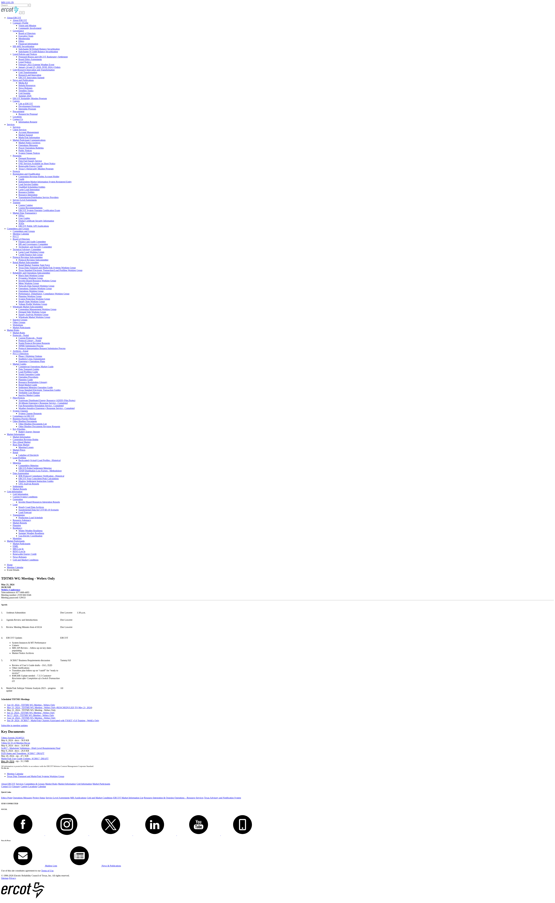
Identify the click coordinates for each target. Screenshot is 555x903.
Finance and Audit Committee (32, 241)
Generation (18, 499)
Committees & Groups (34, 784)
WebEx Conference (10, 590)
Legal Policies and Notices (25, 54)
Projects (16, 171)
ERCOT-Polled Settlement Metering (35, 468)
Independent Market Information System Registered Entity (45, 182)
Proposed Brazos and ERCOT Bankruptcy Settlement (43, 57)
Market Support (25, 135)
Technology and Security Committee (35, 247)
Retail (15, 452)
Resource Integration (27, 195)
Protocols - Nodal (21, 335)
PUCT (16, 236)
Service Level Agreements (25, 200)
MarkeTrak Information (29, 137)
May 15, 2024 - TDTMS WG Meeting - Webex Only (42, 707)
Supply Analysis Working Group (33, 314)
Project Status (39, 798)
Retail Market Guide (27, 385)
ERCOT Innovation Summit (31, 77)
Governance (18, 31)
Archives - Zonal (20, 351)
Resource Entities (26, 192)
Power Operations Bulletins (31, 148)
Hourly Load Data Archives (31, 507)
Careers (16, 101)
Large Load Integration (29, 189)
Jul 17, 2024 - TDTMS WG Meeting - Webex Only (30, 715)
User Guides (24, 218)
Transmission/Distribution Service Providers (38, 197)
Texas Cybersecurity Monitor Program (35, 168)
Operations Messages (28, 145)
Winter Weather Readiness (30, 530)
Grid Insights (24, 93)
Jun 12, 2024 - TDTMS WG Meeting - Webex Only (31, 712)
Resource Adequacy (22, 520)
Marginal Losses (26, 447)
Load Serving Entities (28, 184)
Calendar (42, 786)
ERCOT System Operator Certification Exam (39, 210)
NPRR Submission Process (30, 346)
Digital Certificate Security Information (36, 221)
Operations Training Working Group (35, 288)
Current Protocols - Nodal (30, 338)
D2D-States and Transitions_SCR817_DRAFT (22, 753)
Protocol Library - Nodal (29, 340)
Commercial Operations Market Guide (35, 366)
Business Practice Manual (24, 418)
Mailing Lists (51, 866)
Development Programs (29, 106)
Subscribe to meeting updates (14, 725)
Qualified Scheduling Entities (31, 187)
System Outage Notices (29, 153)
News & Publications (111, 866)
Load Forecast (25, 512)
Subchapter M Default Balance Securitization (39, 49)
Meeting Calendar (21, 234)
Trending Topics (25, 90)
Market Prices (19, 450)
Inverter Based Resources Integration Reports (39, 502)
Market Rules (13, 330)
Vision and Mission (27, 25)
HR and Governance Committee (33, 244)
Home (10, 565)
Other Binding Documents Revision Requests (39, 426)
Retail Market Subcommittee (26, 262)
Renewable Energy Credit (30, 166)
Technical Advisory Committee (27, 249)
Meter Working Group (28, 283)
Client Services (19, 129)
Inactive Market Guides (29, 395)
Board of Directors (27, 33)
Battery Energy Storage (29, 431)
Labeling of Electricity (28, 455)
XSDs (21, 223)
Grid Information (14, 491)
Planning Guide (25, 379)
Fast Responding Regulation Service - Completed (41, 405)
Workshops (18, 325)
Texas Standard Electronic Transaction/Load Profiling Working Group (50, 270)
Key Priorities (19, 429)
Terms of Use (47, 870)
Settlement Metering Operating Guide (35, 387)
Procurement (18, 111)
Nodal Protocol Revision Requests (34, 343)
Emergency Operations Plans (31, 361)
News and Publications (23, 80)
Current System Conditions (25, 497)
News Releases (25, 88)
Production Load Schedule (30, 517)
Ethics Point (6, 798)
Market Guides (19, 364)
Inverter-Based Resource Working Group (37, 280)
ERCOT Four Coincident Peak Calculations (38, 478)
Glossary (16, 786)
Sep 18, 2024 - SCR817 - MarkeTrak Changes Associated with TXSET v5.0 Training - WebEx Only (53, 720)
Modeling (17, 538)
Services (11, 124)
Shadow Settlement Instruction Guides (35, 481)
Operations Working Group (31, 291)
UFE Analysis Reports (28, 484)
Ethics (21, 41)
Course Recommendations (30, 208)
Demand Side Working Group (32, 312)
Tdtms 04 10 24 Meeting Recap (15, 743)
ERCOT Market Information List (128, 798)
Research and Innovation (29, 75)
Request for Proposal (28, 114)
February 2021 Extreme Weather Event (36, 64)
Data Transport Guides (28, 369)
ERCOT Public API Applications (33, 226)
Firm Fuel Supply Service (30, 161)
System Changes (20, 411)
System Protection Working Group (34, 299)
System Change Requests (30, 413)
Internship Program (27, 109)
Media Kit (23, 83)
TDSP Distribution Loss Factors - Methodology (40, 471)
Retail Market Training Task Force (34, 265)
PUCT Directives (21, 353)
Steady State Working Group (31, 301)
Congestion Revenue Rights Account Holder (38, 176)
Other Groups (19, 322)
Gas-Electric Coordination (30, 536)
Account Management (28, 132)
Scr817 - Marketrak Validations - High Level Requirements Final (30, 748)
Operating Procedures (28, 377)
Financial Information (28, 44)
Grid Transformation (27, 72)
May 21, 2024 (84, 707)
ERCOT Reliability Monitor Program (30, 98)
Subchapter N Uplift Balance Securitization (38, 51)
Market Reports (20, 489)
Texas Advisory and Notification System (222, 798)
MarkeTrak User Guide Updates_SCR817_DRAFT (25, 758)
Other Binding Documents (25, 421)
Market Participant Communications (29, 140)
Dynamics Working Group (30, 278)
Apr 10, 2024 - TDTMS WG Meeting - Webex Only (31, 705)
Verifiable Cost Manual (29, 392)
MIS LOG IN (7, 2)
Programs (17, 155)
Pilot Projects (19, 398)
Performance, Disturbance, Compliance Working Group (43, 293)
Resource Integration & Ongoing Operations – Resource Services (174, 798)
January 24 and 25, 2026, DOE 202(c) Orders (39, 67)
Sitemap (5, 878)
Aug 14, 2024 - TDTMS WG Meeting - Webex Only (31, 718)
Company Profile (20, 23)
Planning (17, 525)
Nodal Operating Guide (29, 374)
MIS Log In (18, 549)
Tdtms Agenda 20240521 (12, 738)
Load (15, 504)
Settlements (18, 486)
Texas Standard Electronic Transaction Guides (39, 390)
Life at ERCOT (25, 103)
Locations (17, 116)
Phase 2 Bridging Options (30, 356)
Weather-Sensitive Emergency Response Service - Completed (46, 408)
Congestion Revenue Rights (25, 439)
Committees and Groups (18, 228)
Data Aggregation (21, 473)
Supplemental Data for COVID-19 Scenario (38, 510)
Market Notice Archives (29, 142)
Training (16, 202)
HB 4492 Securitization (23, 46)
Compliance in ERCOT (23, 416)
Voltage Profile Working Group (32, 304)
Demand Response (27, 158)
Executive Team (25, 36)
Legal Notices (24, 62)
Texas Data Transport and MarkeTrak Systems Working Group (47, 267)
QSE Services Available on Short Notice (36, 163)
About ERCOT (14, 17)
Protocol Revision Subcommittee (28, 257)
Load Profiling (19, 457)
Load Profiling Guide (28, 372)
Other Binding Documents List (32, 424)
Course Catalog (25, 205)
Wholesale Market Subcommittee (28, 306)
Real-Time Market (21, 444)
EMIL (15, 546)
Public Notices (25, 150)
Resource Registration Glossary (32, 382)
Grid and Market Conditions (25, 560)
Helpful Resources (26, 85)
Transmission (19, 515)
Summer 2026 (24, 96)
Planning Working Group (30, 296)
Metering (17, 463)
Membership (24, 38)
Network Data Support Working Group (36, 286)
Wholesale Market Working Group (34, 317)
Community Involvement (29, 28)
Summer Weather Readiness (31, 533)
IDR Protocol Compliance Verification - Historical (41, 476)
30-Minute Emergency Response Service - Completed (43, 403)
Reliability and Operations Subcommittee (31, 273)
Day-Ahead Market (21, 442)
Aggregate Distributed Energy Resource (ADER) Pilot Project (46, 400)
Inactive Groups (20, 320)
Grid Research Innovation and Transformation (34, 70)
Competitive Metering (28, 465)
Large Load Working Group (31, 252)
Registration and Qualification (26, 174)
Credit (21, 179)
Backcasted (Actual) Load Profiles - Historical (39, 460)
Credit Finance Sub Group (30, 254)
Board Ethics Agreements (30, 59)
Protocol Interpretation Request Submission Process (41, 348)
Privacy (12, 878)
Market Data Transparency (25, 213)
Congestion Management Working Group (37, 309)
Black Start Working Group (31, 275)
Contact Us (18, 119)
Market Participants (21, 327)
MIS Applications (78, 798)
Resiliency (17, 528)
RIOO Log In (19, 551)
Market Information (16, 434)
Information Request (27, 122)
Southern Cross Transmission (31, 359)
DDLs (21, 215)
